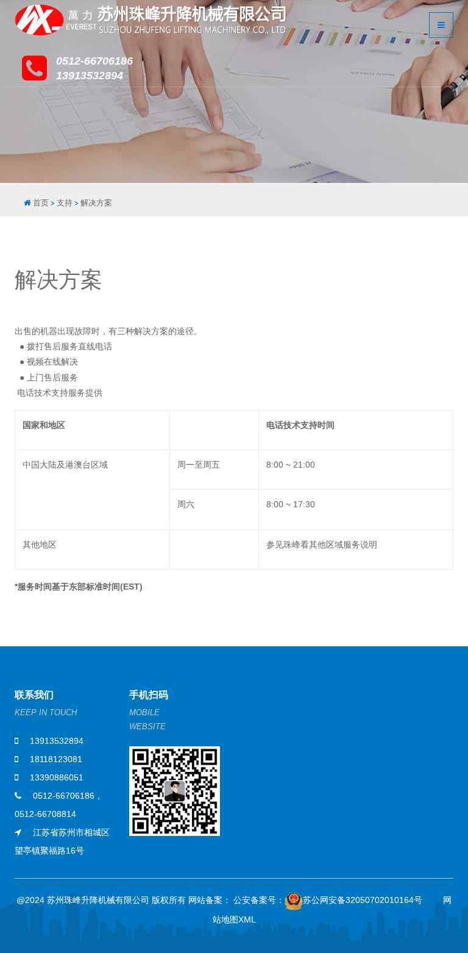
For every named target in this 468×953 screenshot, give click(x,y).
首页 (41, 202)
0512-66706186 (63, 796)
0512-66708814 (45, 814)
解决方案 (96, 202)
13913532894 (56, 741)
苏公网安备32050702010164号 (362, 900)
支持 (65, 202)
